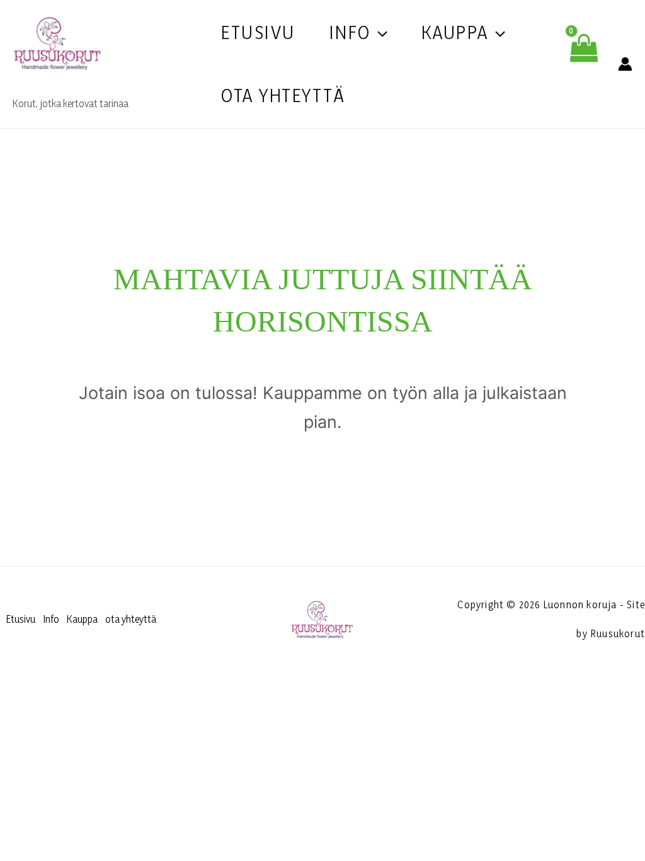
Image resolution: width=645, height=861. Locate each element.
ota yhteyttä (283, 95)
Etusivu (258, 32)
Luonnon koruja (102, 83)
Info (350, 32)
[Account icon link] (625, 64)
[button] (379, 32)
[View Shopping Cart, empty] (583, 63)
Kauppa (455, 32)
